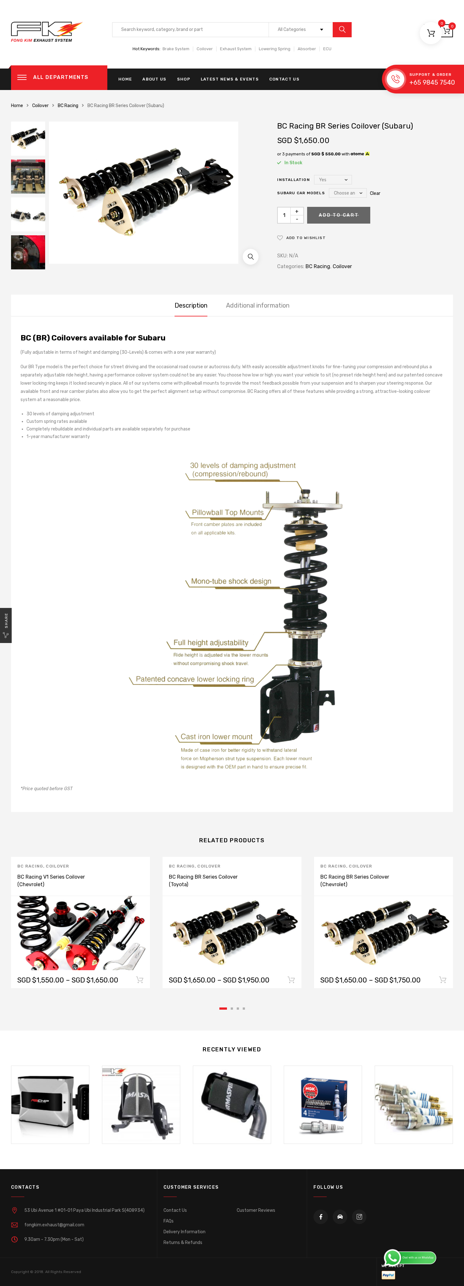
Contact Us (284, 79)
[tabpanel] (80, 922)
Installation (293, 179)
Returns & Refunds (183, 1242)
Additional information (257, 305)
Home (125, 79)
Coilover (205, 48)
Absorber (307, 48)
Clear (375, 193)
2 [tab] (232, 1008)
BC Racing (68, 105)
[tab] (191, 305)
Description (191, 305)
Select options (139, 981)
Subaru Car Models (300, 193)
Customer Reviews (256, 1210)
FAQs (169, 1221)
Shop (183, 79)
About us (154, 79)
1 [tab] (223, 1008)
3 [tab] (238, 1008)
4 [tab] (244, 1008)
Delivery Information (184, 1232)
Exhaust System (236, 48)
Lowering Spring (274, 48)
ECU (327, 48)
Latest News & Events (230, 79)
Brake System (176, 48)
